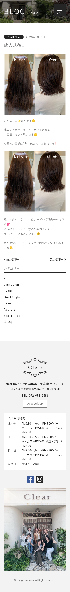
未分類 (9, 322)
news (8, 303)
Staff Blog (12, 316)
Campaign (11, 284)
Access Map (35, 403)
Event (8, 291)
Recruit (9, 309)
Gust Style (12, 297)
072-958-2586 (39, 395)
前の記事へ (13, 259)
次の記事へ (57, 259)
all (6, 278)
